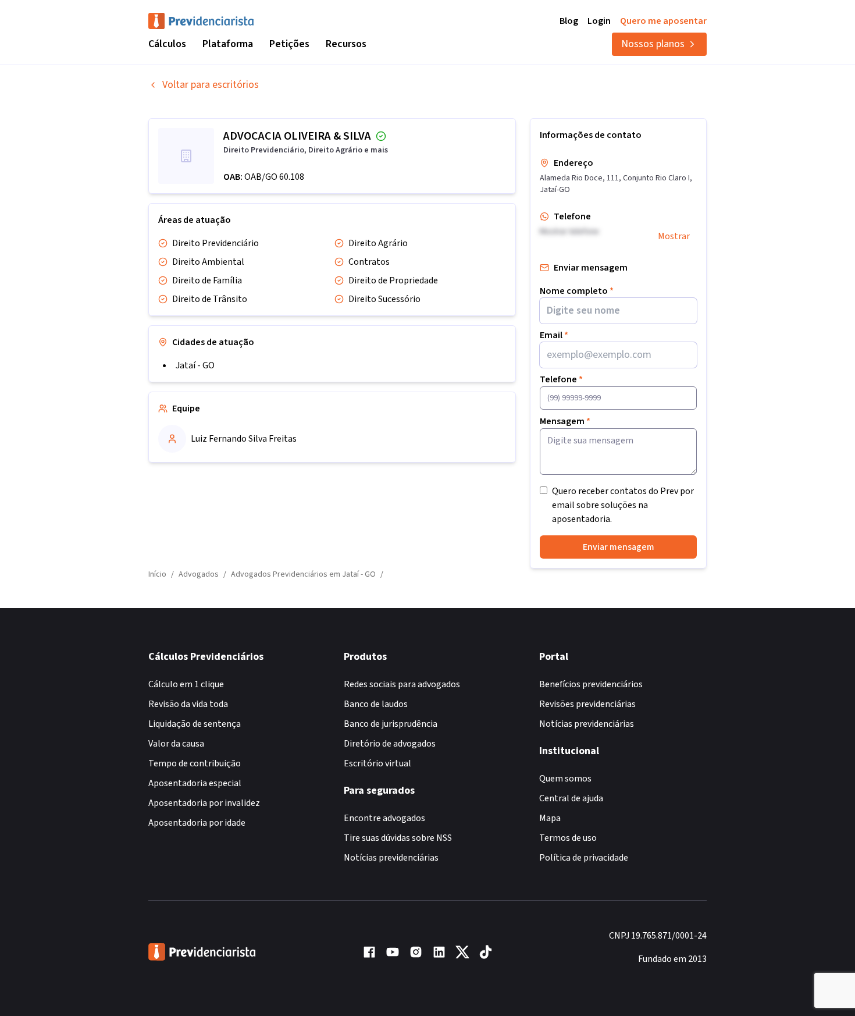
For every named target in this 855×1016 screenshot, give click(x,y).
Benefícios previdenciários (591, 684)
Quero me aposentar (663, 21)
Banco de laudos (376, 704)
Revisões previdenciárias (587, 704)
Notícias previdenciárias (391, 857)
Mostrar (674, 236)
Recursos (346, 44)
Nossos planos (653, 44)
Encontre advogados (384, 818)
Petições (289, 44)
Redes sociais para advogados (402, 684)
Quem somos (565, 778)
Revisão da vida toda (188, 704)
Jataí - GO (195, 365)
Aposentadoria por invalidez (204, 803)
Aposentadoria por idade (196, 823)
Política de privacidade (583, 857)
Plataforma (227, 44)
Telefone (561, 379)
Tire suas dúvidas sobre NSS (398, 838)
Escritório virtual (377, 763)
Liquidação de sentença (194, 724)
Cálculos (167, 44)
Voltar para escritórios (210, 84)
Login (599, 21)
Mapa (550, 818)
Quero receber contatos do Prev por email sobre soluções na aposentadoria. (623, 505)
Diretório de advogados (390, 743)
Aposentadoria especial (194, 783)
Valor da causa (176, 743)
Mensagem (565, 421)
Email (554, 335)
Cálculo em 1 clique (186, 684)
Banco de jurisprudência (390, 724)
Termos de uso (568, 838)
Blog (569, 21)
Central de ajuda (571, 798)
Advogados (199, 574)
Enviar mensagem (618, 547)
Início (157, 574)
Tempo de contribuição (194, 763)
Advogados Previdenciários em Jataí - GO (303, 574)
